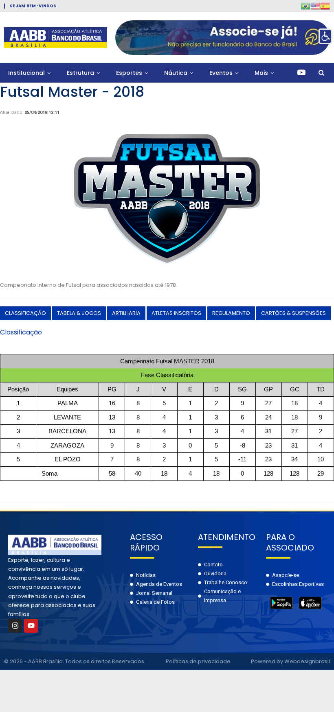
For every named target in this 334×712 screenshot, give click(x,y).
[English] (315, 6)
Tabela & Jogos (79, 313)
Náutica (175, 73)
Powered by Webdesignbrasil (290, 661)
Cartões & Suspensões (293, 313)
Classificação (25, 313)
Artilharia (126, 313)
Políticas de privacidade (198, 661)
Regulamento (231, 313)
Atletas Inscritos (176, 313)
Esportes (129, 73)
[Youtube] (31, 626)
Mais (261, 73)
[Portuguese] (305, 6)
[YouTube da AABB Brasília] (301, 73)
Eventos (221, 73)
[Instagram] (15, 626)
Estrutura (80, 73)
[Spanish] (325, 6)
